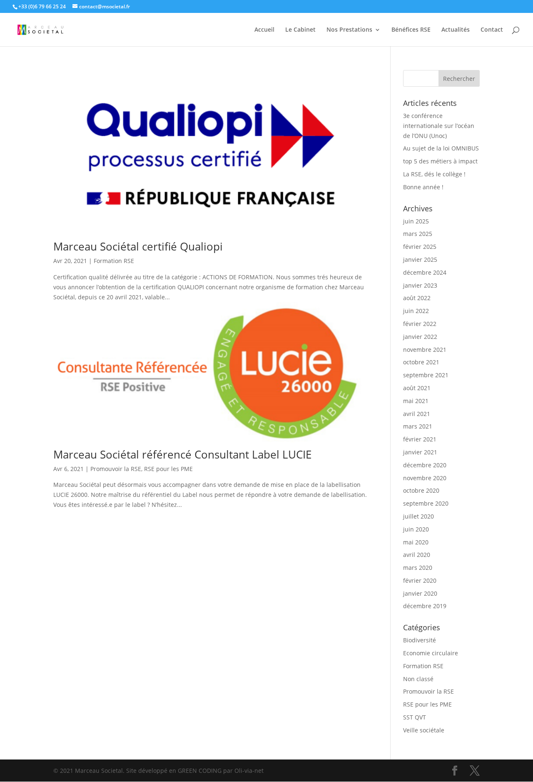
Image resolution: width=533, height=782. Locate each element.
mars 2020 (417, 567)
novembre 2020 (424, 478)
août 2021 (417, 388)
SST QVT (414, 717)
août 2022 (417, 298)
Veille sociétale (423, 730)
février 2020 (419, 580)
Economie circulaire (430, 653)
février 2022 (419, 324)
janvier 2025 (420, 259)
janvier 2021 (420, 452)
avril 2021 (416, 414)
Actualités (455, 30)
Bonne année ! (423, 187)
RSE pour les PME (168, 469)
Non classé (418, 679)
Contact (492, 30)
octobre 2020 (421, 490)
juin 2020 (416, 529)
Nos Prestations (349, 30)
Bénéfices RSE (411, 30)
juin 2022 (416, 311)
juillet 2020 (418, 516)
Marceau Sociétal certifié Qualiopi (138, 246)
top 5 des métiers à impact (440, 161)
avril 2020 (416, 555)
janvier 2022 (420, 337)
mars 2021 (417, 426)
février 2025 (419, 247)
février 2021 (419, 439)
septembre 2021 (425, 375)
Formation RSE (114, 261)
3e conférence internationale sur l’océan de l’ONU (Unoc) (438, 126)
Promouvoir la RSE (115, 469)
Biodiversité (419, 640)
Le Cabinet (300, 30)
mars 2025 (417, 234)
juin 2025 (416, 221)
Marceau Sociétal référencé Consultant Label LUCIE (182, 454)
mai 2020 (415, 542)
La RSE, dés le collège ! (434, 174)
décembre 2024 (424, 272)
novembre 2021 (424, 349)
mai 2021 (415, 401)
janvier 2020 (420, 593)
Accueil (264, 30)
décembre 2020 (424, 465)
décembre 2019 (424, 606)
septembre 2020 (425, 503)
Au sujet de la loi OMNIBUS (441, 148)
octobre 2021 (421, 362)
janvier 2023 (420, 285)
